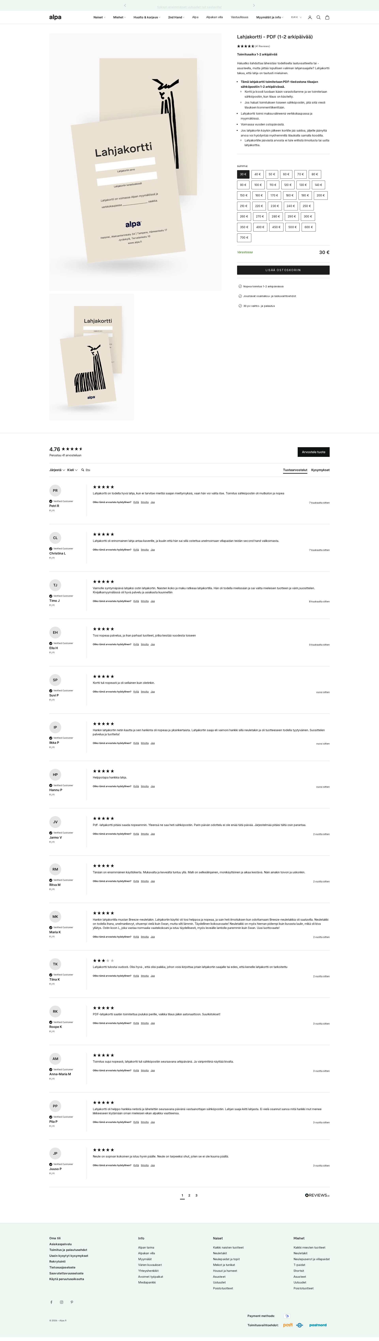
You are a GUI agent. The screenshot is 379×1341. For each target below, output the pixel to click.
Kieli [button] (71, 470)
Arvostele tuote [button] (313, 452)
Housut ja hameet (225, 1271)
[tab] (295, 471)
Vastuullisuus (240, 17)
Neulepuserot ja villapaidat (312, 1259)
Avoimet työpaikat (150, 1276)
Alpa (195, 17)
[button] (283, 46)
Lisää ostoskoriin (283, 270)
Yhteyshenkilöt (148, 1271)
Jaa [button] (153, 502)
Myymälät (145, 1259)
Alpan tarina (146, 1247)
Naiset (98, 17)
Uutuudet (219, 1282)
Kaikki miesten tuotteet (309, 1247)
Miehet (118, 17)
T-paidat (299, 1265)
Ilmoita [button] (145, 502)
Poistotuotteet (223, 1288)
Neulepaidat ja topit (226, 1259)
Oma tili (55, 1238)
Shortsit (299, 1271)
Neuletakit (220, 1253)
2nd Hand (175, 17)
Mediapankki (147, 1282)
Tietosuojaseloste (62, 1267)
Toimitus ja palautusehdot (68, 1250)
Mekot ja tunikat (224, 1265)
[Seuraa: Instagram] (62, 1302)
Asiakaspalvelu (60, 1244)
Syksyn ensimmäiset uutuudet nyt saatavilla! (189, 5)
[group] (70, 449)
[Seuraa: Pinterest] (72, 1302)
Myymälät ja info (268, 17)
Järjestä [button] (55, 470)
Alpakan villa (214, 17)
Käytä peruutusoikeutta (66, 1279)
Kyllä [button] (136, 502)
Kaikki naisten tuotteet (228, 1247)
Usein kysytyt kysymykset (68, 1256)
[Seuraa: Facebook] (51, 1302)
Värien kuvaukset (149, 1265)
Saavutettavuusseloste (66, 1273)
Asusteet (219, 1276)
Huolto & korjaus (146, 17)
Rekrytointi (57, 1261)
